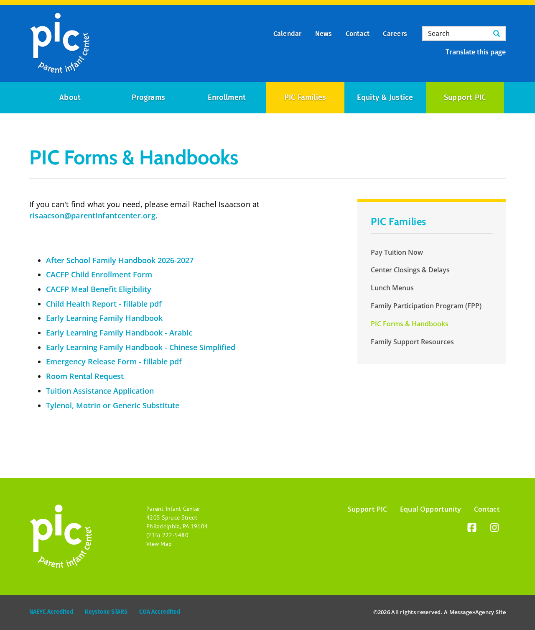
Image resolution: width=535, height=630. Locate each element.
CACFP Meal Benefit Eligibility (98, 289)
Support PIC (465, 97)
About (70, 97)
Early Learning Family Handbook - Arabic (119, 333)
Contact (486, 509)
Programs (148, 97)
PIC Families (305, 97)
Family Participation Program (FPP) (426, 305)
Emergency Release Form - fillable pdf (114, 361)
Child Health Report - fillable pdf (104, 304)
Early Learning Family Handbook (104, 318)
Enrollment (227, 97)
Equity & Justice (385, 97)
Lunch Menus (392, 287)
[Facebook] (472, 529)
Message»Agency (471, 612)
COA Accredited (159, 611)
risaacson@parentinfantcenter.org (92, 215)
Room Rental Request (85, 376)
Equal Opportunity (430, 509)
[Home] (59, 43)
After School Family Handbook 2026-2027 (120, 260)
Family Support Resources (412, 341)
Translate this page (476, 51)
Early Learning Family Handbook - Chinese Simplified (140, 347)
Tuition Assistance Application (100, 391)
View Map (159, 544)
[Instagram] (494, 529)
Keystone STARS (106, 611)
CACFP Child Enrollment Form (99, 274)
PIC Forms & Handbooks (409, 323)
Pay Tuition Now (397, 252)
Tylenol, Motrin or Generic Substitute (112, 405)
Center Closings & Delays (410, 269)
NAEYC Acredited (51, 611)
